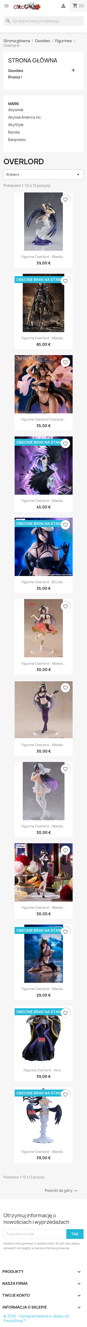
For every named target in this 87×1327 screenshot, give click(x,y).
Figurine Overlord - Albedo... (44, 256)
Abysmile (15, 110)
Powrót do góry (62, 1190)
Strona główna (32, 60)
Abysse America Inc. (25, 117)
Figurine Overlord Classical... (43, 419)
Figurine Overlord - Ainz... (43, 1070)
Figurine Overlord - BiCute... (43, 582)
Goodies (15, 70)
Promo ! (15, 77)
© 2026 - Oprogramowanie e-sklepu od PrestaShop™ (36, 1318)
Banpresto (17, 139)
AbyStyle (15, 125)
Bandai (14, 132)
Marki (13, 103)
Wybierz (43, 174)
